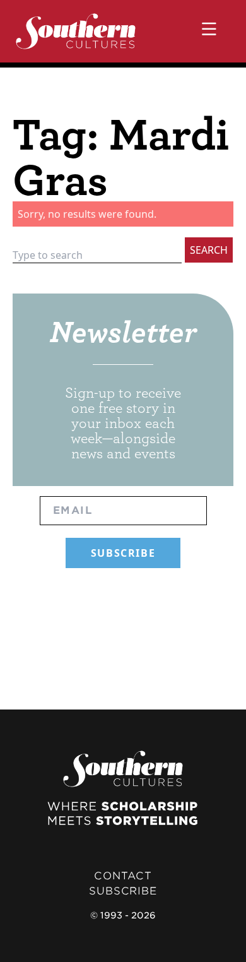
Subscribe (122, 891)
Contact (123, 876)
